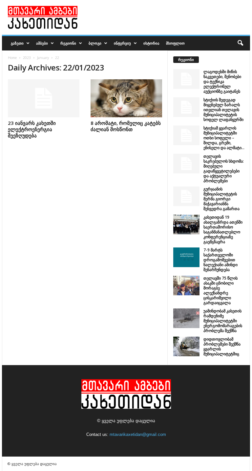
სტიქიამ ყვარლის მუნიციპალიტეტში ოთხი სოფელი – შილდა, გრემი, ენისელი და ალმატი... (223, 137)
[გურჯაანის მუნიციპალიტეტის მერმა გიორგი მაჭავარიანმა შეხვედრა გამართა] (186, 196)
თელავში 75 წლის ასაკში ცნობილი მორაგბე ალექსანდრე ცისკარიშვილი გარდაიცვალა (220, 290)
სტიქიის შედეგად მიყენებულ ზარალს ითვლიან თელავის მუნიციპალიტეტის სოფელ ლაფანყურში (223, 109)
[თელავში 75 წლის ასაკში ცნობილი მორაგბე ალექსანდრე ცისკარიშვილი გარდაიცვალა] (186, 285)
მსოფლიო (175, 43)
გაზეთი (17, 43)
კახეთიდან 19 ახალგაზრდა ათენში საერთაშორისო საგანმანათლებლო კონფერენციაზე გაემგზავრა (222, 229)
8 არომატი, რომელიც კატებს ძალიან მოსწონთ (126, 126)
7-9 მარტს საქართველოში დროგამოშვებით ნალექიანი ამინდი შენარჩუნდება (220, 259)
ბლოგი (95, 43)
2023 (27, 57)
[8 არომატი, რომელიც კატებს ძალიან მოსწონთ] (126, 98)
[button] (240, 43)
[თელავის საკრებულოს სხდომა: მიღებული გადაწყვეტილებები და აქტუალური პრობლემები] (186, 163)
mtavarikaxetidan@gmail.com (138, 434)
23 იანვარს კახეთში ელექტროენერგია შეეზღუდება (32, 129)
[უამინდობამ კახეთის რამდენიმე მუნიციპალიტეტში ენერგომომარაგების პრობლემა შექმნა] (186, 318)
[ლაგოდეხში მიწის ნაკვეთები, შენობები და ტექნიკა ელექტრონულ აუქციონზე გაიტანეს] (186, 79)
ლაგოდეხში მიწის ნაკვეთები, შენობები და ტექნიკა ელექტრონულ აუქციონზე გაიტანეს (222, 81)
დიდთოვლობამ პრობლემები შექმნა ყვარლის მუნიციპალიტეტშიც (222, 346)
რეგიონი (68, 43)
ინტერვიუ (122, 43)
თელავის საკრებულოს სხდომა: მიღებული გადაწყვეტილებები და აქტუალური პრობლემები (223, 168)
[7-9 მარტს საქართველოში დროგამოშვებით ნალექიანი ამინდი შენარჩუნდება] (186, 257)
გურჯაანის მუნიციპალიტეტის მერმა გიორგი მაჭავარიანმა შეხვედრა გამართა (221, 198)
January (43, 57)
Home (12, 57)
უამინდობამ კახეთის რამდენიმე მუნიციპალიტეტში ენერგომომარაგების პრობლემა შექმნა (222, 320)
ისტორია (151, 43)
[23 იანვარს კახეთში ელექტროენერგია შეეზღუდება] (43, 98)
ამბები (42, 43)
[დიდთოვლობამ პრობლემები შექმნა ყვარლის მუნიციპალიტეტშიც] (186, 346)
